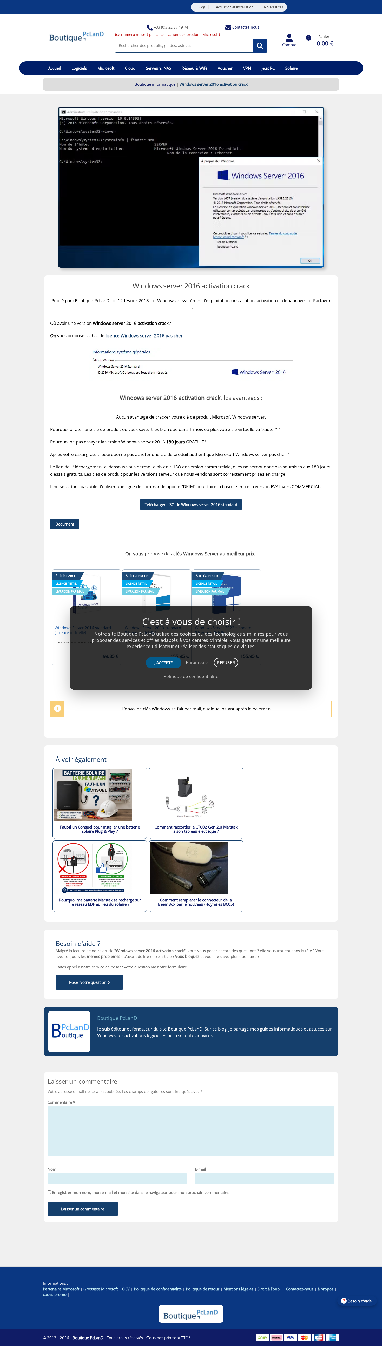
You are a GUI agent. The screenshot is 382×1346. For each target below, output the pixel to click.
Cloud (130, 68)
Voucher (225, 68)
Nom (52, 1169)
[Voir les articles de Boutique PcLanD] (69, 1031)
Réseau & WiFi (194, 68)
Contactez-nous (245, 27)
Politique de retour (202, 1288)
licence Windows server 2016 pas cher (144, 336)
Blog (201, 7)
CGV (126, 1288)
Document (64, 524)
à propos (325, 1288)
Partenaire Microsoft (61, 1288)
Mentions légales (238, 1288)
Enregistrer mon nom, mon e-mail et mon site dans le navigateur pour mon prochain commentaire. (140, 1192)
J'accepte (164, 662)
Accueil (54, 68)
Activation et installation (234, 7)
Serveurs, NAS (158, 68)
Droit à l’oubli (270, 1288)
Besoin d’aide (360, 1300)
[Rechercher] (260, 46)
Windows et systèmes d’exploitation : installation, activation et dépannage (231, 301)
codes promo (55, 1294)
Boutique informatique (155, 84)
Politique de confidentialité (158, 1288)
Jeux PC (268, 68)
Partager (322, 301)
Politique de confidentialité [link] (191, 676)
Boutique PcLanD (117, 1018)
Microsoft (105, 68)
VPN (247, 68)
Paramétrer (197, 662)
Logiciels (79, 68)
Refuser (226, 662)
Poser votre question (88, 982)
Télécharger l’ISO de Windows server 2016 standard (191, 504)
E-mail (200, 1169)
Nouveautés (273, 7)
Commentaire (61, 1102)
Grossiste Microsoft (100, 1288)
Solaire (291, 68)
